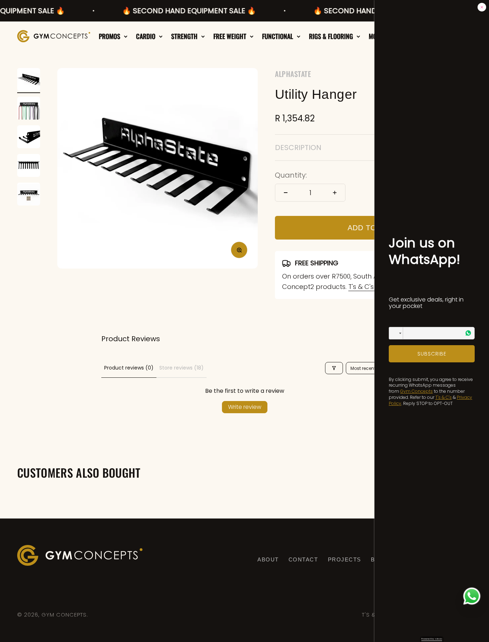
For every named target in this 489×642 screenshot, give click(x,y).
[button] (396, 333)
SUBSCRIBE (431, 353)
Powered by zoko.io (431, 638)
